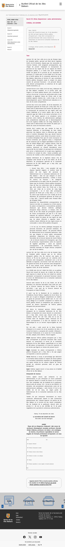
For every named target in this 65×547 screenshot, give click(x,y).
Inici (7, 15)
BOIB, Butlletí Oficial (14, 15)
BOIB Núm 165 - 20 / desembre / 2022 (29, 15)
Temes (18, 519)
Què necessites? (19, 516)
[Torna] (19, 5)
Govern (18, 522)
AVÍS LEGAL (31, 545)
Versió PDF (32, 49)
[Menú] (60, 4)
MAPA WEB (22, 545)
